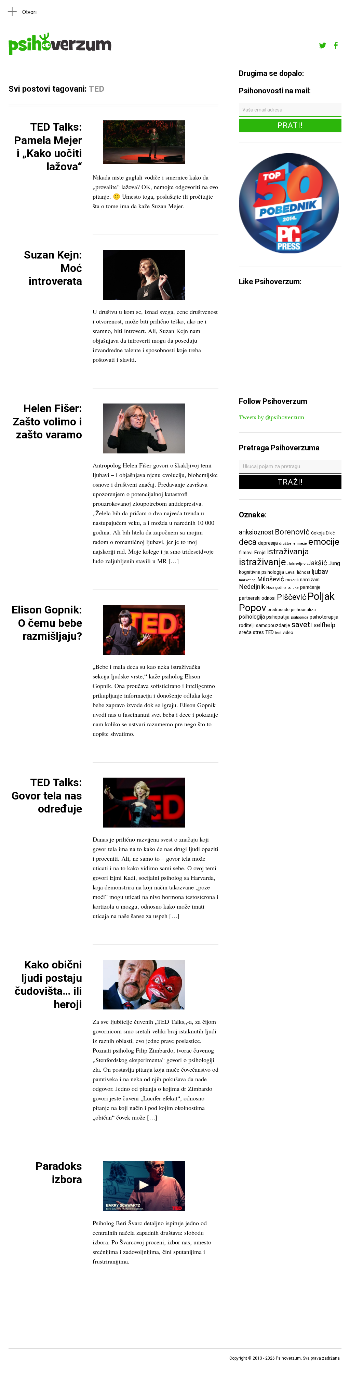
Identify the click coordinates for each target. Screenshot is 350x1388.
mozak (292, 579)
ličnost (303, 572)
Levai (290, 572)
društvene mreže (293, 543)
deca (248, 542)
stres (258, 632)
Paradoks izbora (59, 1173)
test (278, 633)
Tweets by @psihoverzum (271, 417)
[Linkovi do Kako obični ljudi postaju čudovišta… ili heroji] (144, 1007)
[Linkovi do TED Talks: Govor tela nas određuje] (144, 825)
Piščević (291, 597)
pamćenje (310, 587)
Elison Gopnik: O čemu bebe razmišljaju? (47, 623)
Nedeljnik (252, 587)
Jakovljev (296, 563)
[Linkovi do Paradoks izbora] (144, 1209)
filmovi (246, 552)
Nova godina (276, 587)
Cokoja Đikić (323, 533)
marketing (247, 580)
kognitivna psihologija (261, 572)
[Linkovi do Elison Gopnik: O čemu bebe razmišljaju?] (144, 653)
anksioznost (256, 532)
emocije (323, 541)
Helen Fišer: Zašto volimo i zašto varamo (47, 421)
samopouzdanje (273, 625)
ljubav (320, 572)
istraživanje (262, 562)
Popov (252, 607)
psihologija (252, 616)
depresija (268, 543)
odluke (293, 587)
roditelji (247, 625)
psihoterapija (324, 617)
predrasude (279, 609)
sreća (245, 632)
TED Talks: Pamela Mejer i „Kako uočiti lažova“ (48, 146)
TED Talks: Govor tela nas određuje (47, 795)
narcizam (310, 579)
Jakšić (317, 563)
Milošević (270, 579)
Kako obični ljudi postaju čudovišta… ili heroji (48, 984)
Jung (334, 563)
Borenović (292, 531)
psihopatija (278, 617)
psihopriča (299, 617)
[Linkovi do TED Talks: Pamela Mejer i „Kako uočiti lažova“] (144, 162)
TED (269, 632)
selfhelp (324, 625)
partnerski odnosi (257, 598)
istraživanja (288, 551)
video (288, 632)
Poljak (321, 596)
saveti (302, 624)
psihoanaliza (303, 609)
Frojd (260, 553)
